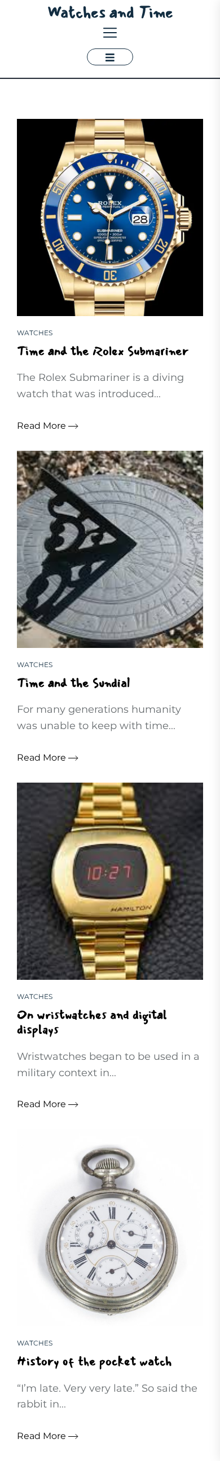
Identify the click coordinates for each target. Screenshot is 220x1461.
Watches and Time (110, 12)
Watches (34, 332)
